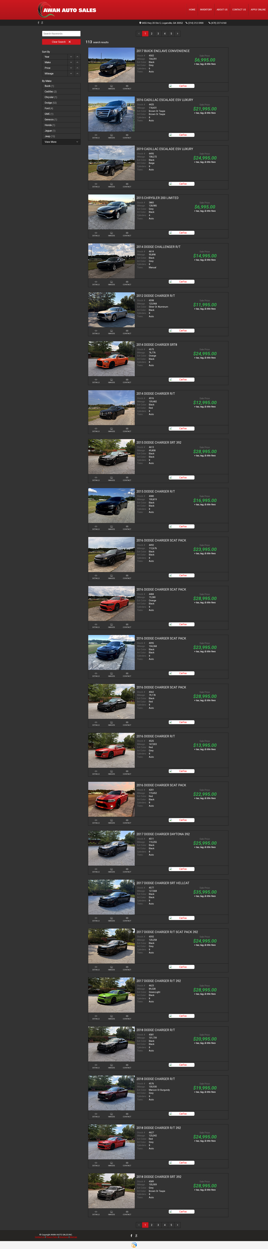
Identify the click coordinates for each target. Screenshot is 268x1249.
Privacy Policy (52, 1237)
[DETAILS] (96, 84)
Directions (63, 1237)
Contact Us (40, 1237)
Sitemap (73, 1237)
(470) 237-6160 (218, 23)
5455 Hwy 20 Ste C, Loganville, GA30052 (162, 23)
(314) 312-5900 (195, 23)
